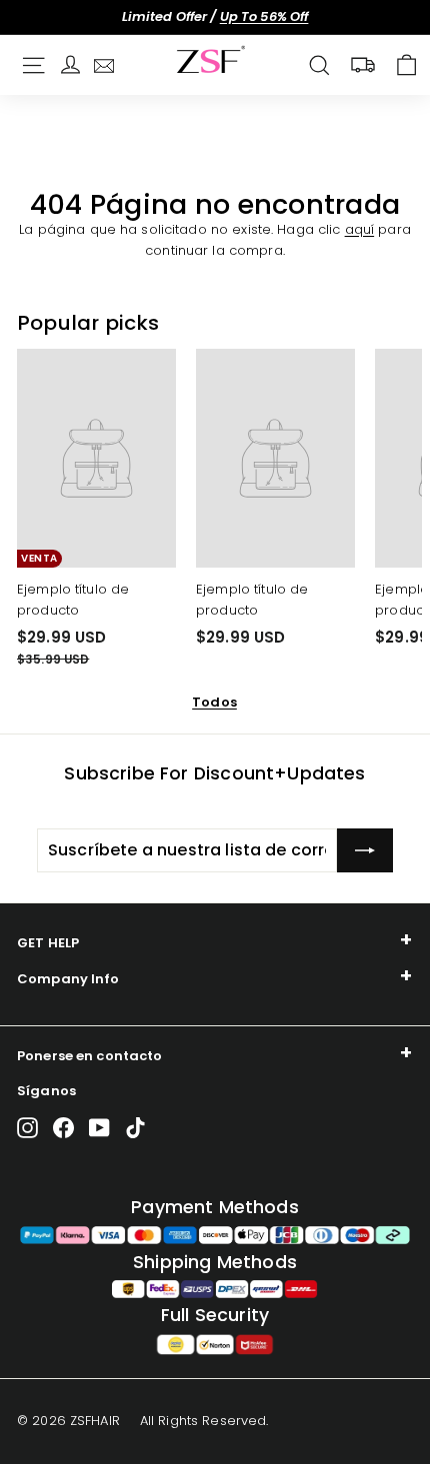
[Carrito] (406, 65)
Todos (214, 702)
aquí (360, 229)
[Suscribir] (365, 850)
